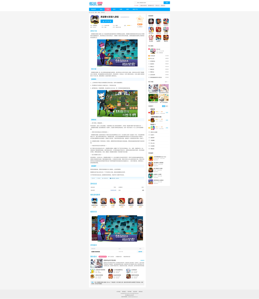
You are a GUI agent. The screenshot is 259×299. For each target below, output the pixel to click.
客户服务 (129, 291)
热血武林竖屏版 (117, 275)
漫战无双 (166, 41)
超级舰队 (158, 41)
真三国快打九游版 (158, 168)
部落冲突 (153, 109)
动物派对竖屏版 (99, 275)
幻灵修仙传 (134, 269)
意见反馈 (135, 291)
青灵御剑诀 (152, 61)
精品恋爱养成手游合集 (163, 92)
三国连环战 (158, 33)
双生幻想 (166, 33)
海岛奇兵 (158, 25)
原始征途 (163, 5)
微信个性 (135, 9)
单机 (101, 9)
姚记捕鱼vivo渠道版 (158, 162)
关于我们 (118, 291)
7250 (140, 24)
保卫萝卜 (152, 134)
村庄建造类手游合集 (153, 102)
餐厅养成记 (151, 33)
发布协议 (141, 291)
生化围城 (152, 145)
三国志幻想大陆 (143, 5)
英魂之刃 (152, 66)
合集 (127, 9)
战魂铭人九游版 (157, 174)
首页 (96, 12)
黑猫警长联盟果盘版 (95, 251)
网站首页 (93, 9)
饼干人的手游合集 (164, 102)
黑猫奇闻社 (131, 205)
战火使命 (151, 41)
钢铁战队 (152, 148)
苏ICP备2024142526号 (129, 295)
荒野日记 (152, 72)
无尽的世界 (152, 74)
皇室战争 (152, 137)
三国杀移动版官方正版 (156, 116)
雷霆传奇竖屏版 (135, 275)
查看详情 (140, 251)
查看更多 (142, 260)
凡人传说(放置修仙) (118, 269)
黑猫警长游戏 (104, 205)
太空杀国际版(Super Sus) (160, 156)
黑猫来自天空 (122, 205)
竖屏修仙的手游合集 (110, 260)
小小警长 (113, 205)
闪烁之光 (157, 5)
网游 (108, 9)
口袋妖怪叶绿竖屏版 (100, 269)
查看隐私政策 (113, 190)
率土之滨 (151, 25)
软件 (114, 9)
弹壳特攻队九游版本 (158, 180)
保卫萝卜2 (153, 124)
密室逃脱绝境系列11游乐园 (156, 77)
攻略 (121, 9)
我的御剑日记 (151, 5)
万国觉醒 (152, 140)
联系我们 (124, 291)
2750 (140, 26)
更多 (166, 81)
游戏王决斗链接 (154, 132)
